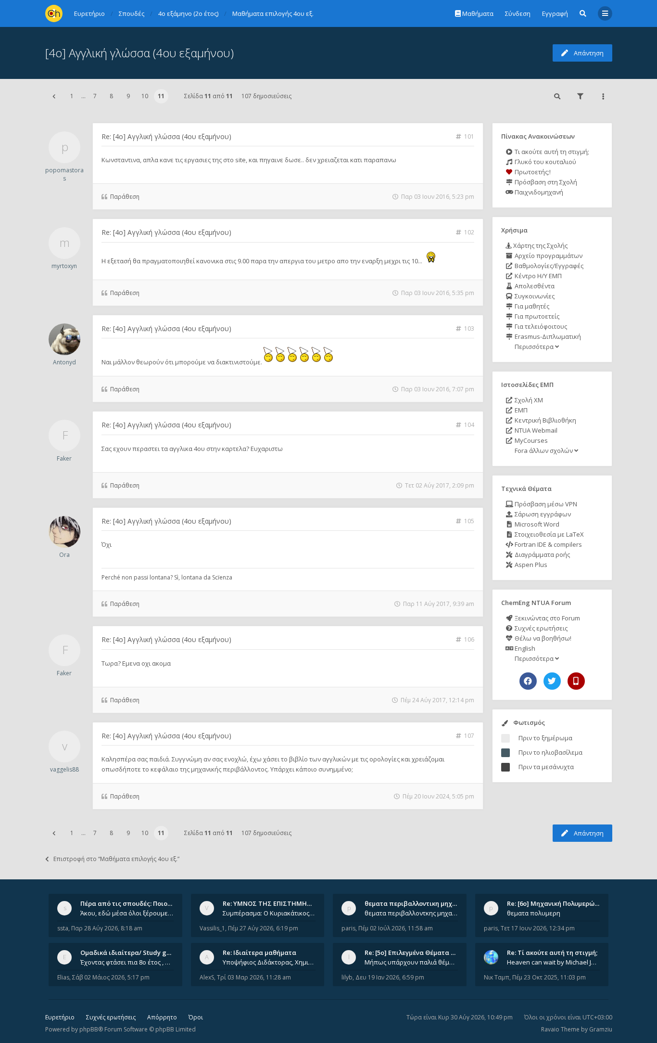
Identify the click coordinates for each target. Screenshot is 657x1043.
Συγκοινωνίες (534, 296)
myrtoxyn (64, 266)
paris (348, 928)
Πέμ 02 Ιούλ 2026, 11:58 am (395, 928)
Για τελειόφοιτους (540, 326)
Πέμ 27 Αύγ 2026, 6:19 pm (263, 928)
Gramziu (600, 1029)
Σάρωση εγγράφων (542, 514)
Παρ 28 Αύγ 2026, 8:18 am (106, 928)
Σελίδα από (208, 96)
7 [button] (95, 96)
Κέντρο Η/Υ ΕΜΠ (537, 275)
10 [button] (144, 96)
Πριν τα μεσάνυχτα (546, 766)
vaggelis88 (64, 769)
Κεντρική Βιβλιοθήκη (544, 420)
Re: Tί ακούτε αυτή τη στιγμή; (552, 952)
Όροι (196, 1017)
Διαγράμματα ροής (541, 554)
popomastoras (64, 174)
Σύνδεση (518, 13)
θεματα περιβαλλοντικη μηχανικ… (417, 903)
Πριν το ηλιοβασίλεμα (550, 752)
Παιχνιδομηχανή (538, 192)
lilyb (347, 977)
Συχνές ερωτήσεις (540, 628)
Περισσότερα (534, 346)
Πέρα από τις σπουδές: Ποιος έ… (130, 903)
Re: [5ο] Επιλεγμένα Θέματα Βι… (413, 952)
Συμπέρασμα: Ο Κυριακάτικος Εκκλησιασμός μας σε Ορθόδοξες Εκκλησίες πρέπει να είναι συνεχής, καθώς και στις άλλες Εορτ (269, 913)
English (524, 648)
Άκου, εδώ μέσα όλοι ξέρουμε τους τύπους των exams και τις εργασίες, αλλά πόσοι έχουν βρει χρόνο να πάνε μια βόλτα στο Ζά (127, 913)
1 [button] (72, 96)
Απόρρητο (162, 1017)
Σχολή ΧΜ (528, 400)
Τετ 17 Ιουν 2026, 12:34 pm (538, 928)
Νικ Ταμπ (496, 977)
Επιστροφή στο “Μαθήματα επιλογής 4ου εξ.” (116, 859)
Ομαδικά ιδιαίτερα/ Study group (130, 952)
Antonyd (64, 362)
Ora (64, 555)
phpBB (88, 1029)
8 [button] (111, 96)
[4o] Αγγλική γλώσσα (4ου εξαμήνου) (139, 53)
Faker (64, 458)
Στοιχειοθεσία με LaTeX (548, 534)
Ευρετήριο (60, 1017)
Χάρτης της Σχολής (540, 245)
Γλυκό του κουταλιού (544, 161)
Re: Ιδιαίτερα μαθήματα (259, 952)
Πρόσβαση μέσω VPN (545, 504)
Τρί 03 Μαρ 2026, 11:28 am (254, 977)
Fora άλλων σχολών (543, 450)
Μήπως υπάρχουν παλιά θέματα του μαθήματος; (411, 962)
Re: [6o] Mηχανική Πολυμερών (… (556, 903)
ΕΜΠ (520, 410)
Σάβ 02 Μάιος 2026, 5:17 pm (111, 977)
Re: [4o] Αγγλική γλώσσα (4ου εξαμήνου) (166, 136)
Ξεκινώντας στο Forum (546, 618)
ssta (62, 928)
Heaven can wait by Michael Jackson (553, 962)
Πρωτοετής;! (532, 171)
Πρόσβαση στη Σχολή (545, 182)
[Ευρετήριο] (54, 13)
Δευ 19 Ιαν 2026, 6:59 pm (389, 977)
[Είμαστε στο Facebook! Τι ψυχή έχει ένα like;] (528, 681)
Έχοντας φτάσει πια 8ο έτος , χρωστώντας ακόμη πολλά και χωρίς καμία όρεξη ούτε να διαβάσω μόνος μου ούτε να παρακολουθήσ (127, 962)
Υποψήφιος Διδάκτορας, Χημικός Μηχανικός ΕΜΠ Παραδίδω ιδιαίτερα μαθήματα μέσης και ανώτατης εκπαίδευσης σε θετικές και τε (269, 962)
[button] (54, 96)
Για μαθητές (531, 306)
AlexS (207, 977)
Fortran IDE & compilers (547, 544)
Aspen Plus (530, 564)
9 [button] (128, 96)
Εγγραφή (555, 13)
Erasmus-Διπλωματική (547, 336)
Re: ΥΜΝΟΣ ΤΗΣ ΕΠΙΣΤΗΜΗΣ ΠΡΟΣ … (279, 903)
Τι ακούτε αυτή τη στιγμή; (551, 151)
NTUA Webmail (535, 430)
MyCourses (530, 440)
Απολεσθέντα (534, 286)
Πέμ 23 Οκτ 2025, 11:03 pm (549, 977)
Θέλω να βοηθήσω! (542, 638)
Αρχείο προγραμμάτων (547, 255)
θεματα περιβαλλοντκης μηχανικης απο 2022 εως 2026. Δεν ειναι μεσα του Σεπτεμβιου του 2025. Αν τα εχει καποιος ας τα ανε (411, 913)
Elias (63, 977)
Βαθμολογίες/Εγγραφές (548, 265)
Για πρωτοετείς (536, 316)
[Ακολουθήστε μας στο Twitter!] (552, 681)
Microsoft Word (536, 524)
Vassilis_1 (212, 928)
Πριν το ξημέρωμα (545, 738)
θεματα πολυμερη (533, 913)
